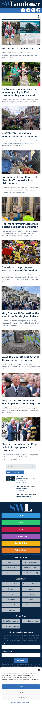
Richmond (11, 600)
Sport (21, 522)
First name (5, 644)
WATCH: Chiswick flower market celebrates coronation (19, 135)
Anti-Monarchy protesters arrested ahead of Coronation (19, 269)
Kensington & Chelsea (31, 584)
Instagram (28, 10)
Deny (21, 692)
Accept (21, 687)
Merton (31, 594)
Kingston (31, 589)
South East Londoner (31, 621)
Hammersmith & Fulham (11, 584)
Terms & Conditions (31, 568)
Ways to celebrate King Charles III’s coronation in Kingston (20, 358)
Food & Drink (21, 543)
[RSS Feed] (38, 16)
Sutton (31, 600)
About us (11, 562)
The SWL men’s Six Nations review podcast (26, 487)
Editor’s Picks (21, 550)
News (21, 515)
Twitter (33, 10)
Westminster (31, 605)
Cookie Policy (16, 702)
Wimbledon (11, 610)
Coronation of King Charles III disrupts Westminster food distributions (19, 180)
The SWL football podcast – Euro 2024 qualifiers (26, 495)
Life (21, 529)
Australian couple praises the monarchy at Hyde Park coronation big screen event (19, 92)
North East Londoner (10, 621)
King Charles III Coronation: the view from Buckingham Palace (20, 315)
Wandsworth (11, 605)
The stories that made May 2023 (21, 48)
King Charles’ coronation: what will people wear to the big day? (21, 402)
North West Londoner (11, 626)
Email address (7, 651)
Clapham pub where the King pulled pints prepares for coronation (19, 447)
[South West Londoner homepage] (21, 4)
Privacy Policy (25, 702)
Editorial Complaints (31, 562)
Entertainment (21, 536)
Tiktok (38, 10)
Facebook (23, 10)
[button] (39, 670)
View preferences (21, 698)
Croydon (11, 589)
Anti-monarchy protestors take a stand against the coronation (20, 225)
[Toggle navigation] (2, 10)
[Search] (33, 466)
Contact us (11, 573)
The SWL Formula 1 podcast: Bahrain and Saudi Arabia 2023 (26, 479)
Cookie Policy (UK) (31, 573)
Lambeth (11, 594)
